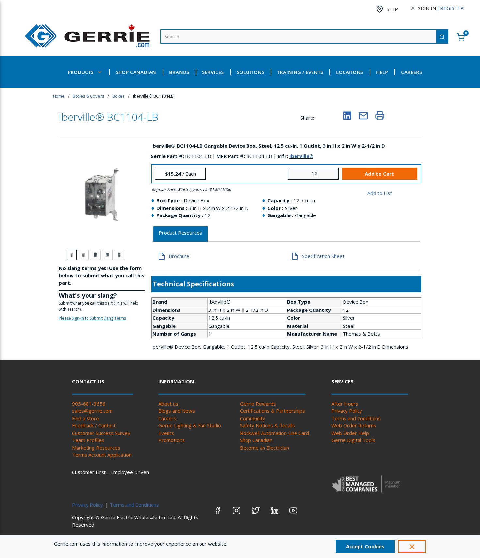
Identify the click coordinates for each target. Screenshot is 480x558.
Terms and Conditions (356, 418)
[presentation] (180, 234)
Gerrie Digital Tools (353, 440)
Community (252, 418)
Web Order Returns (353, 425)
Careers (167, 418)
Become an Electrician (264, 447)
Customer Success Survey (101, 433)
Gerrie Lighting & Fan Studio (189, 425)
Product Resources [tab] (180, 233)
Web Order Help (350, 433)
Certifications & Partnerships (272, 410)
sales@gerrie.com (92, 410)
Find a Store (85, 418)
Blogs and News (176, 410)
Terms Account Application (102, 455)
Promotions (171, 440)
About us (168, 403)
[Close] (412, 546)
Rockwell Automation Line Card (274, 433)
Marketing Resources (96, 447)
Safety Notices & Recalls (267, 425)
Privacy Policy (346, 410)
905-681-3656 (88, 403)
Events (166, 433)
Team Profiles (88, 440)
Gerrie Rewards (258, 403)
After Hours (344, 403)
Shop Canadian (256, 440)
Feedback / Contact (94, 425)
